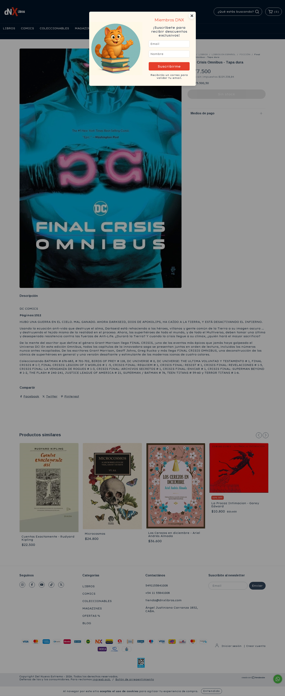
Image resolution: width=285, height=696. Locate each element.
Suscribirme (169, 66)
